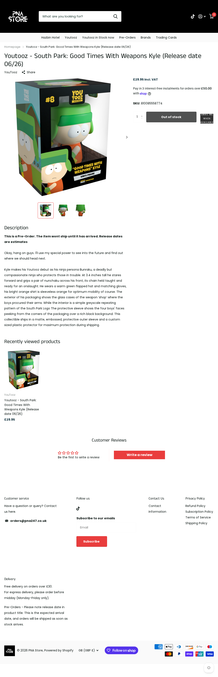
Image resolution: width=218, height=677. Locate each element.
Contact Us (156, 498)
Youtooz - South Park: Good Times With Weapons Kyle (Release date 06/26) (21, 407)
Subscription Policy (199, 512)
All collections (71, 37)
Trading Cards (166, 37)
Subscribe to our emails (95, 518)
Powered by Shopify (58, 650)
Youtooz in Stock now (98, 37)
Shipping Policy (196, 523)
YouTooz (10, 72)
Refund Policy (195, 506)
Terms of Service (198, 517)
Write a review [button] (139, 454)
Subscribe (91, 541)
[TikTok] (78, 508)
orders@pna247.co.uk (28, 521)
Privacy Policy (195, 498)
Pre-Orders (127, 37)
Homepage (12, 47)
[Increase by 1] (143, 113)
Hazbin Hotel (50, 37)
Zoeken (115, 16)
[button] (127, 137)
